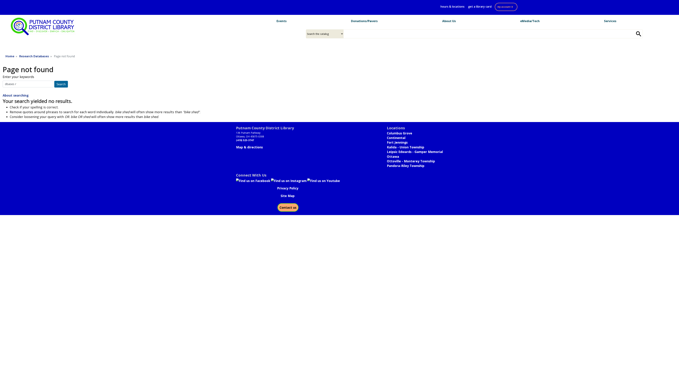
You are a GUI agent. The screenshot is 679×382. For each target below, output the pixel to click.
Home (9, 56)
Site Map (288, 196)
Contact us (288, 207)
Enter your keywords (18, 77)
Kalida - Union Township (405, 147)
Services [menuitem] (610, 21)
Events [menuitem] (282, 21)
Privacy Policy (287, 188)
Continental (396, 138)
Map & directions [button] (249, 147)
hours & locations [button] (452, 6)
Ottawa (393, 156)
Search (61, 84)
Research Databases (34, 56)
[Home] (43, 26)
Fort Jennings (397, 142)
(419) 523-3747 (245, 140)
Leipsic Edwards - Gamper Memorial (415, 152)
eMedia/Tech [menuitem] (530, 21)
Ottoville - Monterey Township (411, 161)
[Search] (639, 34)
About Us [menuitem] (449, 21)
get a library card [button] (480, 6)
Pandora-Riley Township (405, 166)
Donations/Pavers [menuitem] (364, 21)
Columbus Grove (399, 133)
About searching (16, 95)
